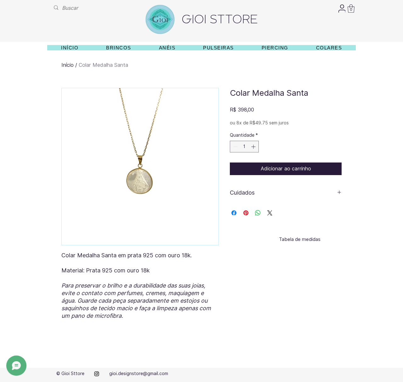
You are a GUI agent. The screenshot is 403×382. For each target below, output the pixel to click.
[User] (341, 8)
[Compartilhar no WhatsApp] (258, 213)
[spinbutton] (244, 146)
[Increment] (254, 146)
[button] (351, 8)
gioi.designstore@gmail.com (138, 373)
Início (67, 65)
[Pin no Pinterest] (246, 213)
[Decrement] (235, 146)
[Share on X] (270, 213)
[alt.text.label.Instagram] (97, 374)
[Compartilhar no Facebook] (234, 213)
